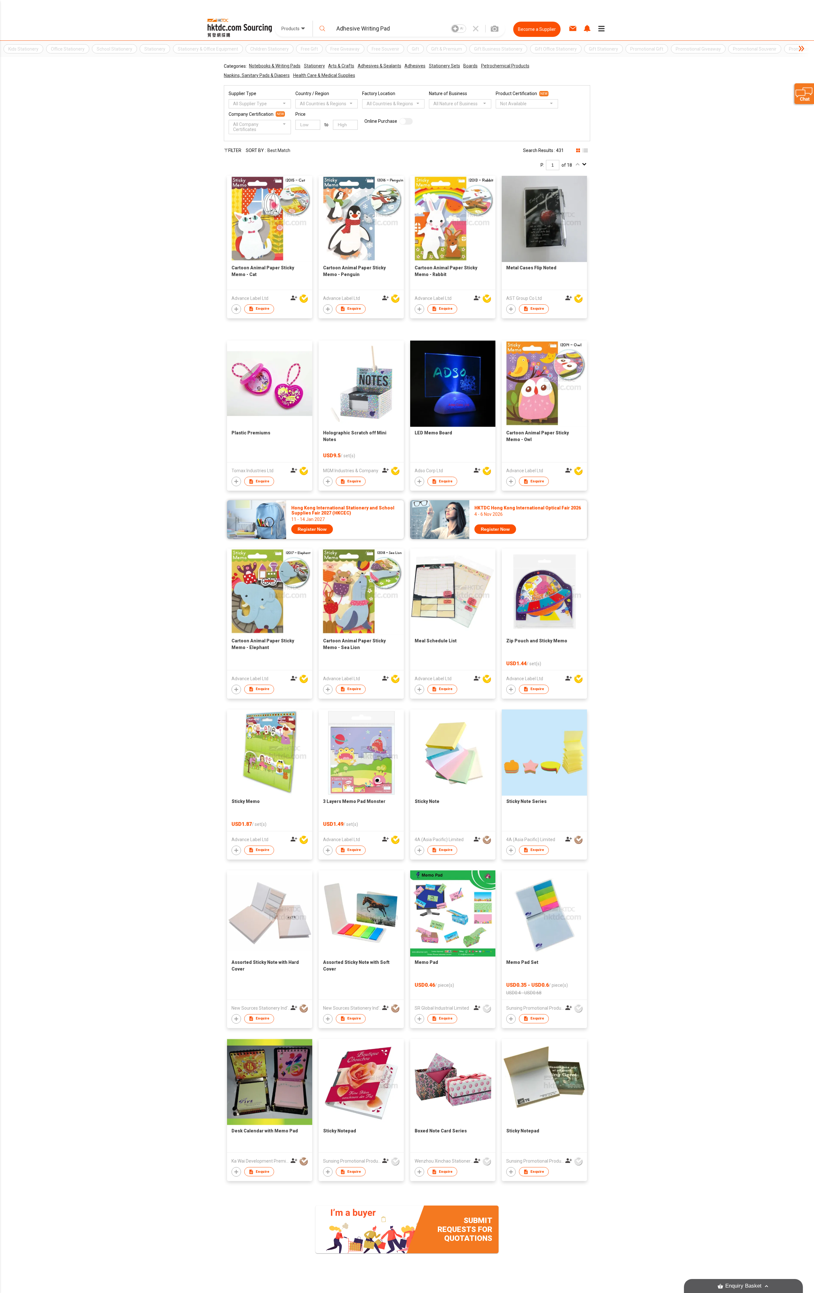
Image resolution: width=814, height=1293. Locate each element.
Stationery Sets (444, 65)
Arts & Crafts (341, 65)
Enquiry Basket (743, 1286)
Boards (470, 65)
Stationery (314, 65)
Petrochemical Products (505, 65)
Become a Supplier (537, 29)
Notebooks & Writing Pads (274, 65)
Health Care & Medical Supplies (324, 75)
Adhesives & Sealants (379, 65)
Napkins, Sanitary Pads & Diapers (257, 75)
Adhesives (414, 65)
